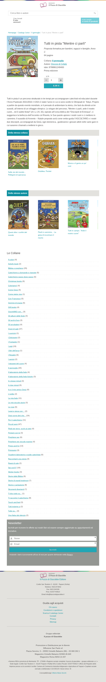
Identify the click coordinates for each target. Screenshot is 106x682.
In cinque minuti (14, 381)
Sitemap (53, 622)
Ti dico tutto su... (15, 493)
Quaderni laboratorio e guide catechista (24, 455)
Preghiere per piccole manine (20, 442)
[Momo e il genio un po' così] (78, 150)
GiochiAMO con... (15, 312)
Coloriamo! (12, 286)
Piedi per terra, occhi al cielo (19, 429)
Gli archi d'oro (14, 320)
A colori (11, 260)
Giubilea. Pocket (44, 171)
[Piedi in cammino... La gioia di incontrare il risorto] (48, 214)
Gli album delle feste (16, 316)
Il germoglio (13, 368)
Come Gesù (13, 290)
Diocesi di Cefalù (59, 64)
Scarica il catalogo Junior (53, 613)
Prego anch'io (13, 446)
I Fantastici (12, 342)
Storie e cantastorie (16, 485)
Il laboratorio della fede (17, 372)
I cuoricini (12, 333)
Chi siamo (53, 607)
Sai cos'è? (12, 468)
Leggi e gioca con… (16, 411)
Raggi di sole (13, 463)
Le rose (11, 407)
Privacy (70, 555)
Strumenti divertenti (16, 489)
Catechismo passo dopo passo (20, 277)
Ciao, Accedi (17, 20)
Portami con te (14, 433)
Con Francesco (14, 299)
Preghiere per (13, 437)
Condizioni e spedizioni (53, 610)
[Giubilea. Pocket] (48, 154)
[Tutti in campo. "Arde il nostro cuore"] (78, 214)
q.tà (47, 76)
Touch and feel (14, 502)
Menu (3, 5)
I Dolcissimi (12, 337)
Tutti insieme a (14, 507)
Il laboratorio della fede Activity (20, 377)
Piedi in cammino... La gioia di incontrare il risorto (47, 235)
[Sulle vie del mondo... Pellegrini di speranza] (18, 154)
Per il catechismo (15, 420)
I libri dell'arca (13, 351)
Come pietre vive (15, 294)
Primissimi (12, 450)
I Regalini (12, 355)
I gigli (10, 346)
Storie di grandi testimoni (18, 480)
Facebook (9, 20)
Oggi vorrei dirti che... (17, 416)
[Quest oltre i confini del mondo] (18, 214)
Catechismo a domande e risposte (22, 273)
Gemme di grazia (15, 303)
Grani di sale (13, 329)
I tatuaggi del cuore (16, 364)
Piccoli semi (13, 424)
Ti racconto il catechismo (18, 498)
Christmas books (15, 281)
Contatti (53, 616)
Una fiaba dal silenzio (17, 515)
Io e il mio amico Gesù (17, 390)
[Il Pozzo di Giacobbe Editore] (53, 5)
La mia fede (13, 398)
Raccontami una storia (17, 459)
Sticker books (13, 472)
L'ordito (11, 394)
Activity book (13, 264)
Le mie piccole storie (16, 403)
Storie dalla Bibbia (15, 476)
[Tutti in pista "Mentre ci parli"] (22, 56)
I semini (11, 359)
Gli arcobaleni (13, 324)
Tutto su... (12, 511)
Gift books (12, 307)
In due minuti (13, 385)
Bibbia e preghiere (15, 268)
